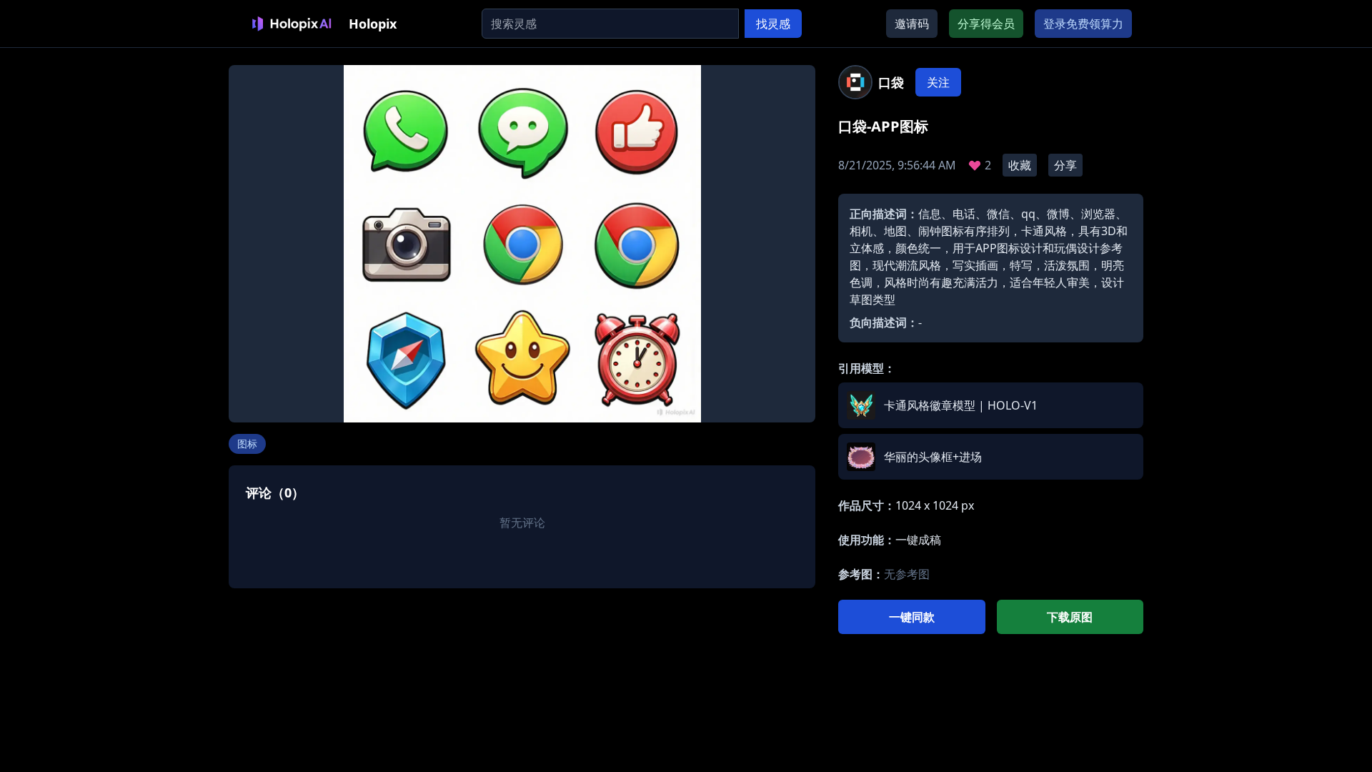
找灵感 (773, 23)
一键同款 (912, 617)
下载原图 (1070, 617)
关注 (938, 82)
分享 (1065, 165)
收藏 (1019, 165)
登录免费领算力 (1083, 23)
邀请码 (912, 23)
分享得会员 (986, 23)
